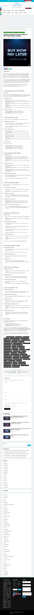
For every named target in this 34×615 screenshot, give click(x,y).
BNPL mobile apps (6, 354)
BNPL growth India (15, 349)
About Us (9, 0)
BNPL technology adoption (8, 362)
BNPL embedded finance (7, 344)
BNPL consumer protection (24, 338)
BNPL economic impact (26, 343)
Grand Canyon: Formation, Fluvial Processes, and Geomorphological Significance (15, 457)
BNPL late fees (24, 351)
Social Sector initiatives (7, 559)
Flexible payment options (24, 365)
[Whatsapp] (9, 69)
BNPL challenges (6, 338)
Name (5, 392)
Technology (8, 12)
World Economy (6, 571)
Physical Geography (6, 541)
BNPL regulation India (16, 357)
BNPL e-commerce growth (8, 343)
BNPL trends (15, 362)
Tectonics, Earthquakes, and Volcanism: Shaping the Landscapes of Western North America (16, 450)
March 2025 (5, 482)
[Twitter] (15, 594)
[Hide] (0, 15)
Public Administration (7, 551)
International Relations (7, 534)
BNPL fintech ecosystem (20, 346)
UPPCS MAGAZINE (17, 4)
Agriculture (5, 494)
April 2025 (5, 480)
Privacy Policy (16, 0)
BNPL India (28, 349)
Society (5, 561)
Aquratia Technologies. (17, 612)
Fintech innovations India (16, 365)
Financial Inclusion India (7, 365)
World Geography (6, 573)
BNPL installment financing (8, 351)
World (12, 12)
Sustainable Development (7, 564)
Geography (8, 10)
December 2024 (6, 487)
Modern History (6, 539)
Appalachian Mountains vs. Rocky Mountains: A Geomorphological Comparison (15, 455)
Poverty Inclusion (6, 549)
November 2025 (6, 468)
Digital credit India (15, 363)
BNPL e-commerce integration (17, 343)
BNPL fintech (14, 346)
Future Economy (9, 32)
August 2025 (5, 473)
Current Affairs (6, 509)
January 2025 (5, 485)
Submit (24, 596)
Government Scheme (7, 524)
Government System (6, 526)
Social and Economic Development (8, 556)
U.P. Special (16, 12)
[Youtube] (13, 595)
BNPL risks (5, 360)
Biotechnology (6, 502)
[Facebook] (4, 69)
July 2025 (5, 475)
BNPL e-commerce (21, 341)
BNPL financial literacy (7, 346)
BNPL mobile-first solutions (15, 354)
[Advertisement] (17, 21)
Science (4, 12)
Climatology (5, 507)
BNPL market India (6, 352)
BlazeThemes (12, 613)
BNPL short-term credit (11, 360)
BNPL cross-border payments (25, 340)
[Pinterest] (18, 594)
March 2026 (5, 463)
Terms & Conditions (20, 0)
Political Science (6, 544)
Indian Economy (15, 32)
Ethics (5, 517)
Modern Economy (22, 32)
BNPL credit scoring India (16, 340)
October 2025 (5, 470)
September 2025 (6, 472)
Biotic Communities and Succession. (9, 504)
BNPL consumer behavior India (14, 338)
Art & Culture (5, 497)
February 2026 (6, 465)
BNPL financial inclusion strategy (17, 344)
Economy (4, 10)
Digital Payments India (22, 363)
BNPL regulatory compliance (24, 357)
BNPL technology (18, 360)
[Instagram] (7, 69)
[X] (6, 69)
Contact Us (12, 0)
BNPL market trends (14, 352)
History (13, 10)
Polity (16, 10)
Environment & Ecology (21, 10)
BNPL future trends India (7, 349)
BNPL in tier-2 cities (22, 349)
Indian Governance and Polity (8, 531)
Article (5, 499)
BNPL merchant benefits (21, 352)
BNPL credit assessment (7, 340)
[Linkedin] (10, 69)
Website (5, 399)
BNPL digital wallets (14, 341)
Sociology (24, 12)
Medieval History (6, 536)
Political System (6, 546)
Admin (5, 37)
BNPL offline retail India (23, 354)
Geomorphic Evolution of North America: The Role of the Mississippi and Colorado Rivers (16, 453)
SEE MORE (5, 554)
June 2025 (5, 477)
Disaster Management (7, 512)
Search (4, 443)
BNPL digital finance (7, 341)
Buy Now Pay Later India (21, 362)
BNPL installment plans (16, 351)
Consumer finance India (7, 363)
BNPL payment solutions (7, 357)
